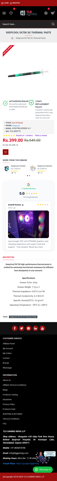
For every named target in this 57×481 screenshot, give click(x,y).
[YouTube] (42, 328)
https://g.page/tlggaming (27, 463)
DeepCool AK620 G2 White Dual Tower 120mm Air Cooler (45, 166)
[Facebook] (14, 328)
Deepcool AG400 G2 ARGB (19, 166)
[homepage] (12, 38)
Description (8, 257)
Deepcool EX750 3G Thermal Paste (23, 317)
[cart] (53, 13)
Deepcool (16, 126)
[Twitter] (21, 328)
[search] (53, 24)
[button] (27, 175)
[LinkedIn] (35, 328)
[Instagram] (28, 328)
